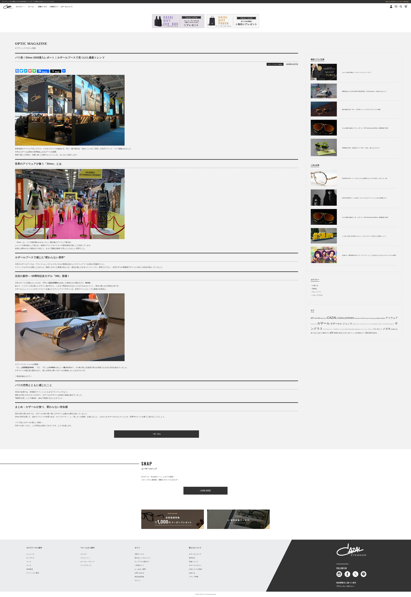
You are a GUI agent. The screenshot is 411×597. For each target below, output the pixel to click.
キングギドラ (374, 324)
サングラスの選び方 (142, 561)
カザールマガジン (195, 565)
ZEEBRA (382, 318)
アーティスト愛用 (32, 573)
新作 (332, 333)
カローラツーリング (358, 324)
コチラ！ (28, 376)
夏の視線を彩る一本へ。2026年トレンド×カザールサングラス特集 (361, 109)
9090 (321, 318)
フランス (370, 329)
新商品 (280, 64)
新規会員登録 (139, 577)
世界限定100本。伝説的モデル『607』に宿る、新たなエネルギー (361, 148)
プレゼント (377, 329)
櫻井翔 (340, 333)
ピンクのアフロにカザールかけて (351, 329)
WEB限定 (29, 569)
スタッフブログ (272, 64)
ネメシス (329, 329)
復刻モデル (326, 333)
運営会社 (192, 558)
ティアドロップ (86, 565)
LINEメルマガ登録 (195, 569)
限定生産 (368, 333)
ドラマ (325, 329)
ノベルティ (335, 329)
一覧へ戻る (156, 434)
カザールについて (67, 6)
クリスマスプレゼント (388, 324)
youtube (377, 318)
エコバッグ (314, 324)
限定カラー (361, 333)
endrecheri (357, 318)
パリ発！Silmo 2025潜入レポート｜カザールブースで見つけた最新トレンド (364, 236)
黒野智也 (374, 333)
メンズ (28, 561)
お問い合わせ (139, 573)
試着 (356, 333)
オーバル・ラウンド (87, 561)
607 (312, 318)
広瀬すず (319, 333)
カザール (323, 323)
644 (316, 318)
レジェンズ (30, 554)
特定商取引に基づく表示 (346, 583)
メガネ (387, 328)
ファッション (364, 329)
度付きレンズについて (142, 558)
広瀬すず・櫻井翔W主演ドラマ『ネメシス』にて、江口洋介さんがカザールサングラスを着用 (369, 255)
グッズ (28, 565)
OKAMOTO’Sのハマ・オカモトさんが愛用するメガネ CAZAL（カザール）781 (364, 178)
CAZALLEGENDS (345, 318)
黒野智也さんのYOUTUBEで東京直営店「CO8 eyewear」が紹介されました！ (364, 91)
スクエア (83, 554)
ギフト (380, 324)
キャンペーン (316, 292)
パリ (341, 329)
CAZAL (332, 317)
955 (318, 318)
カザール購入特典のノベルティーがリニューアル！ (357, 72)
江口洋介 (345, 333)
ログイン (138, 580)
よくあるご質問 (140, 569)
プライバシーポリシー (345, 586)
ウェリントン (85, 558)
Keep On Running (370, 318)
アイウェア (392, 318)
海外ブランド (351, 333)
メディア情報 (193, 577)
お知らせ (315, 285)
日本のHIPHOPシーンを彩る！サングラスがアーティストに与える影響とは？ (364, 198)
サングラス (30, 558)
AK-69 (325, 318)
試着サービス (42, 6)
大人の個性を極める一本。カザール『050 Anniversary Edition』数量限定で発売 (365, 128)
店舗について (193, 561)
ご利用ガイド (53, 6)
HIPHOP (363, 318)
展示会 (315, 333)
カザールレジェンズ (341, 323)
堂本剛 (393, 329)
